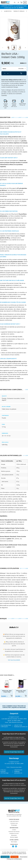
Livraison (14, 829)
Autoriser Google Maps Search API (14, 752)
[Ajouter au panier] (11, 696)
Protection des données (14, 831)
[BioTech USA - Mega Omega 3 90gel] (7, 684)
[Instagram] (16, 846)
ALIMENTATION (7, 11)
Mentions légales (14, 837)
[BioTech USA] (23, 63)
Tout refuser (14, 857)
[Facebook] (13, 846)
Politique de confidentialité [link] (14, 859)
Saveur (4, 68)
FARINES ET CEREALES (18, 11)
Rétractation (14, 835)
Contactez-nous (14, 823)
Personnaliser (23, 857)
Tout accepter (5, 857)
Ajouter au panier (21, 73)
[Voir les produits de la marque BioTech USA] (14, 627)
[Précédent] (3, 47)
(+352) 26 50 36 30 (14, 821)
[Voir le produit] (26, 696)
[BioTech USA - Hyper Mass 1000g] (21, 684)
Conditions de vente (14, 833)
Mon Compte (14, 841)
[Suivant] (25, 47)
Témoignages (14, 825)
